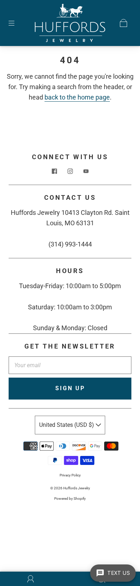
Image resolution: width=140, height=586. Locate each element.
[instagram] (70, 171)
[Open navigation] (16, 23)
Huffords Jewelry (76, 488)
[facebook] (54, 171)
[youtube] (86, 171)
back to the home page (77, 97)
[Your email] (70, 365)
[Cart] (123, 23)
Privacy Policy (70, 475)
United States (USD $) (67, 424)
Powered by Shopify (70, 498)
